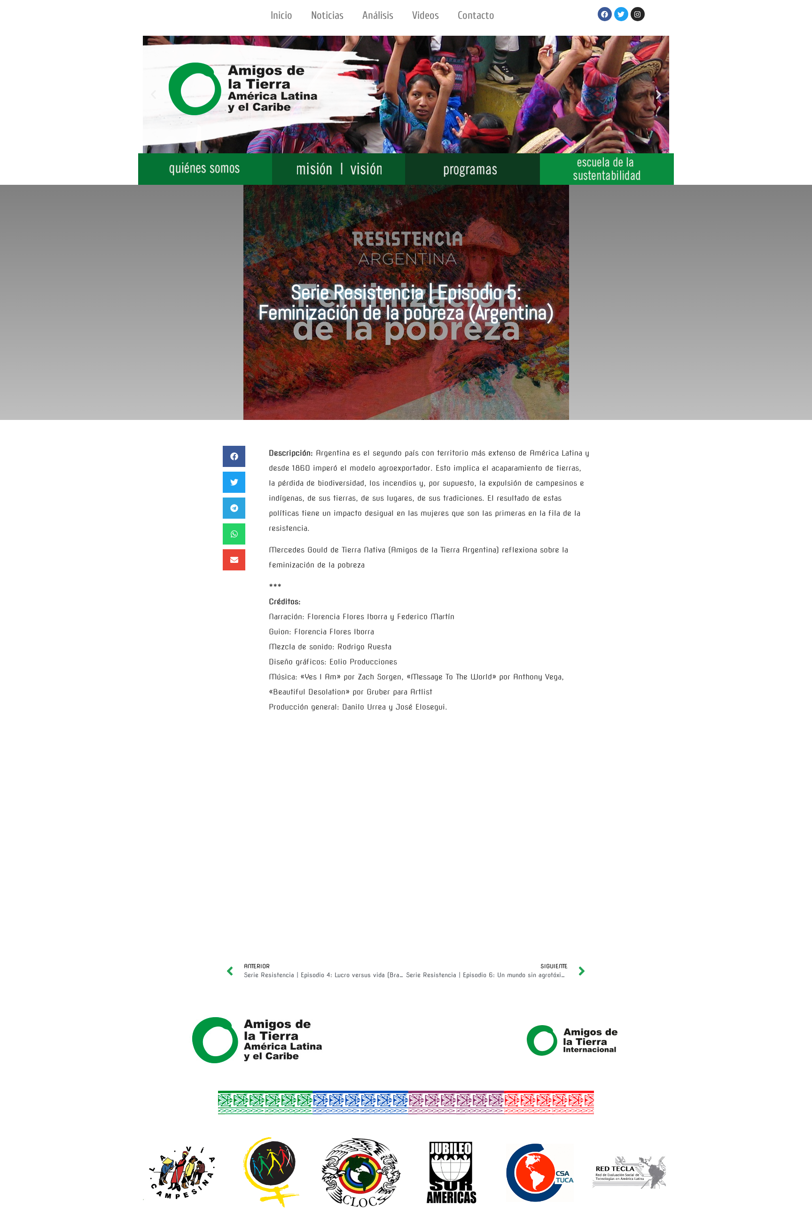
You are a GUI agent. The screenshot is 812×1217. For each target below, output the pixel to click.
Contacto (476, 15)
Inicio (281, 15)
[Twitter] (621, 14)
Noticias (327, 15)
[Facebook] (605, 14)
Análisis (377, 15)
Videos (425, 15)
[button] (153, 95)
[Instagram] (638, 14)
